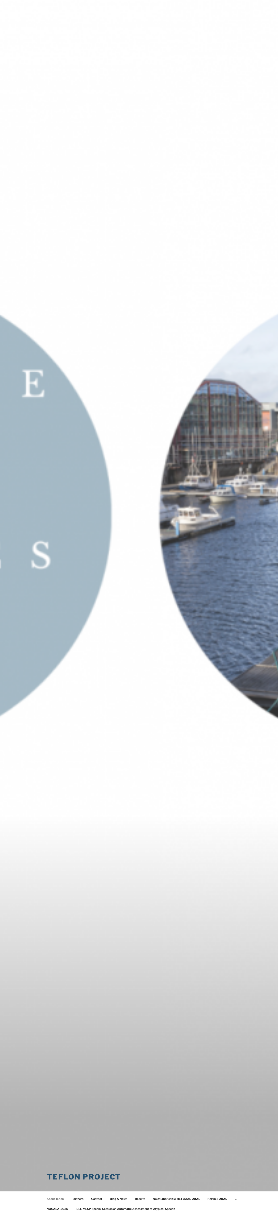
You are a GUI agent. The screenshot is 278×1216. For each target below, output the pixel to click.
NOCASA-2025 (57, 1208)
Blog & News (118, 1198)
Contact (96, 1198)
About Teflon (55, 1198)
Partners (77, 1198)
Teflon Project (84, 1176)
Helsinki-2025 (217, 1198)
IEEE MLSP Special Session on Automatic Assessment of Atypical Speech (125, 1208)
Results (140, 1198)
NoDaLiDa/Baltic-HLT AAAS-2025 (176, 1198)
